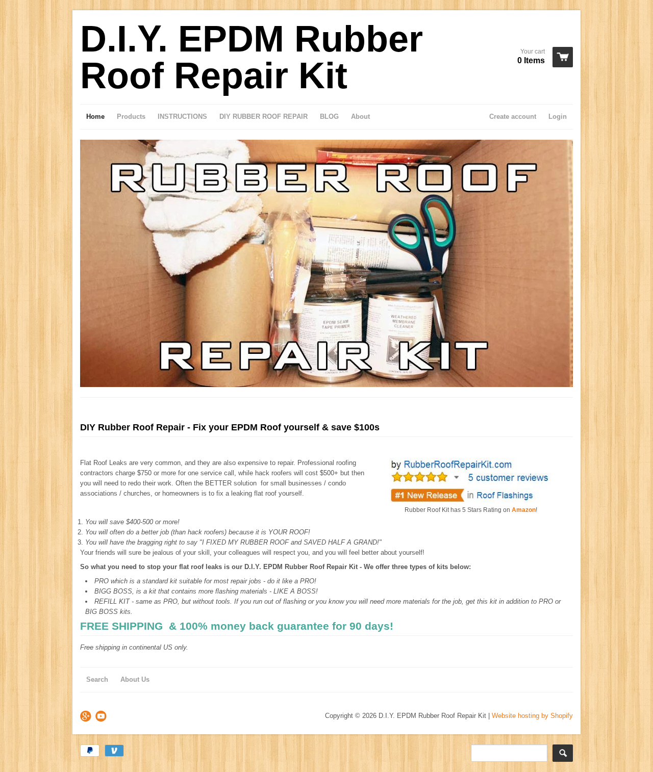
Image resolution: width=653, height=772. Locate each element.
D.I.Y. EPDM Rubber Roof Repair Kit (251, 57)
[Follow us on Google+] (86, 716)
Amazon (524, 509)
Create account (512, 116)
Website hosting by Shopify (532, 715)
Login (557, 116)
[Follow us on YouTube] (102, 716)
